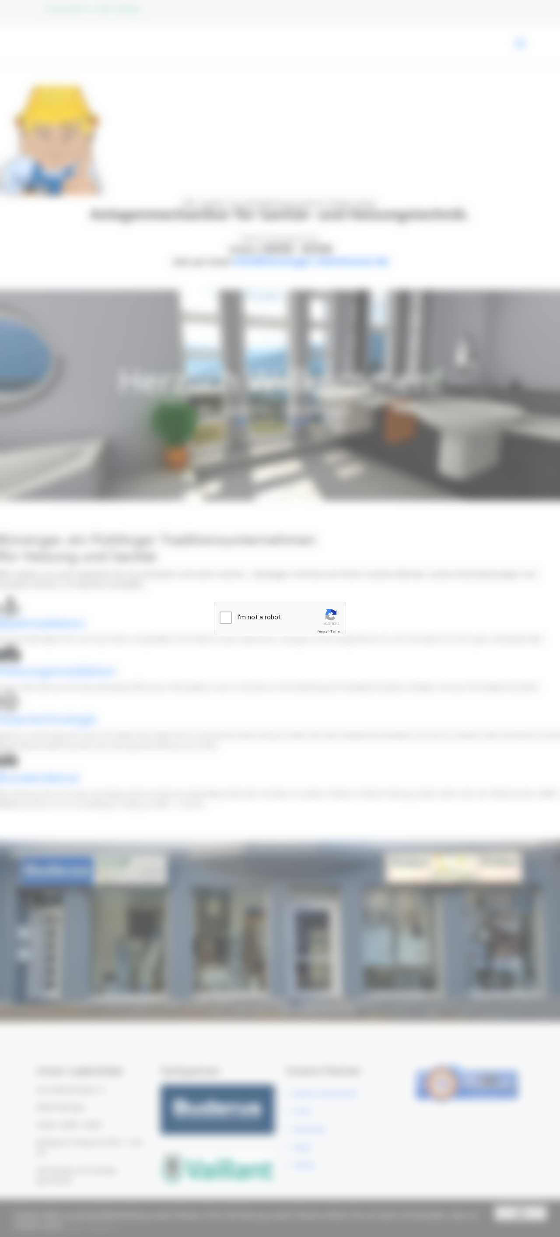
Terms (335, 631)
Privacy (322, 631)
